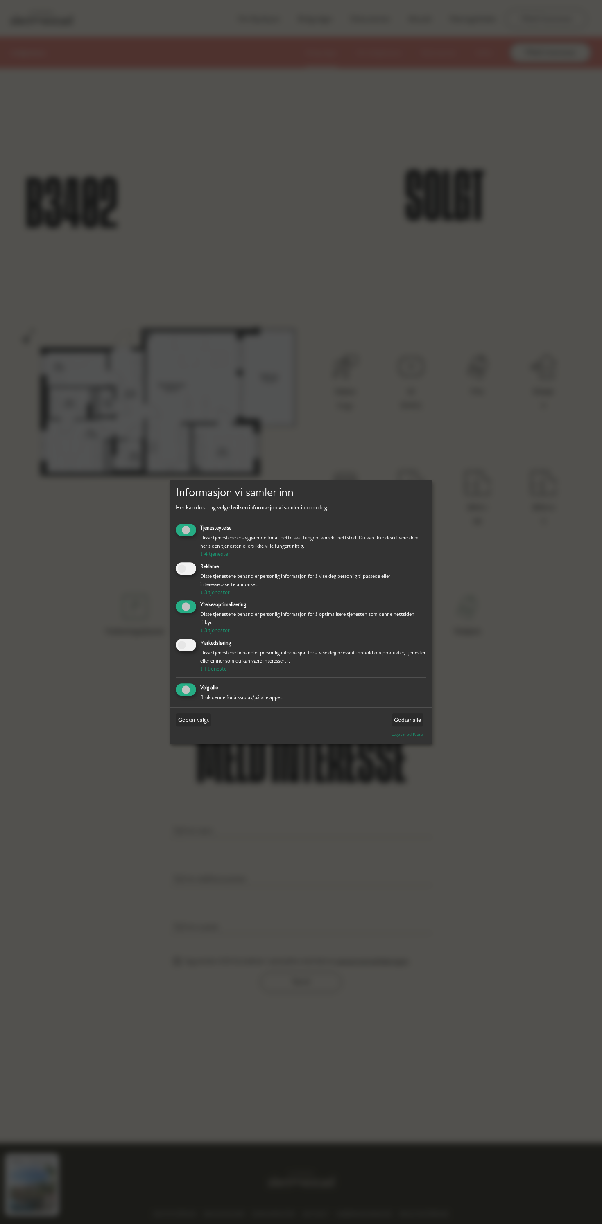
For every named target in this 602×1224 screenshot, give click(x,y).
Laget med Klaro (407, 734)
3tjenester (215, 592)
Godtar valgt (193, 720)
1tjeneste (213, 669)
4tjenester (215, 553)
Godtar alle (407, 720)
